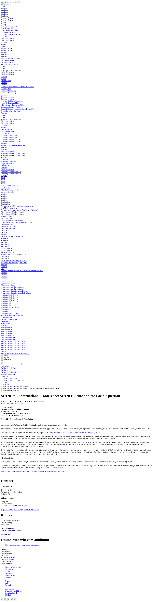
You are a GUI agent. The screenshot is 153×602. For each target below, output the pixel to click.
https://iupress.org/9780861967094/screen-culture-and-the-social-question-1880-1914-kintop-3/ (34, 471)
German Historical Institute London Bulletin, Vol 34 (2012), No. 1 (76, 433)
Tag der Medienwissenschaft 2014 (13, 348)
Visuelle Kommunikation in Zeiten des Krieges (17, 87)
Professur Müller (7, 48)
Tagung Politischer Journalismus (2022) (15, 354)
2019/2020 (5, 244)
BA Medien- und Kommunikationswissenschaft (17, 206)
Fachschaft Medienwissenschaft (12, 236)
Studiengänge (6, 202)
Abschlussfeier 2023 (8, 335)
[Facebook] (2, 600)
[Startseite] (11, 2)
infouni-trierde (12, 559)
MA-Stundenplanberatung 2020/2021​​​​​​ (14, 263)
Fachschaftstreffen (7, 252)
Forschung (4, 36)
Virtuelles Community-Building (12, 315)
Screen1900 (5, 384)
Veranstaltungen (6, 248)
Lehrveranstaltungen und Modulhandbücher (16, 222)
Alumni (3, 352)
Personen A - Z (6, 166)
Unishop (8, 577)
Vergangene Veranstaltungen (11, 71)
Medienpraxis (6, 303)
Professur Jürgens (7, 18)
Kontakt (4, 265)
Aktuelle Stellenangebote (10, 190)
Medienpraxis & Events (9, 295)
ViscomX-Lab (6, 89)
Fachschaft (5, 230)
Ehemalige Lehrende (8, 162)
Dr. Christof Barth (7, 60)
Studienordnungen (7, 224)
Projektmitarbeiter (7, 164)
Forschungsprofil (7, 281)
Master (3, 44)
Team (3, 178)
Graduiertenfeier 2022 (8, 337)
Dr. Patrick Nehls (7, 62)
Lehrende (4, 159)
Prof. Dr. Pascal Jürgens (9, 26)
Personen (4, 22)
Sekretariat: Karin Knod (9, 64)
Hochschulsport (10, 575)
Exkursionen (5, 321)
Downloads (5, 257)
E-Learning (5, 309)
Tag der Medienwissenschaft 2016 (13, 343)
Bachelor (4, 42)
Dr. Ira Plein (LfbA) (8, 192)
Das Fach (4, 10)
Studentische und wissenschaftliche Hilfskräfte (17, 109)
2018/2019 (5, 246)
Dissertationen (6, 81)
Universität (5, 366)
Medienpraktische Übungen (10, 307)
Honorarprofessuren (8, 131)
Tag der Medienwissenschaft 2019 (13, 341)
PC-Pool (4, 325)
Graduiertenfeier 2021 (8, 339)
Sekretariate (5, 133)
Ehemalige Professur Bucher (11, 139)
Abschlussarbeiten (7, 38)
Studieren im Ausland (8, 226)
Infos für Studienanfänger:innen (12, 220)
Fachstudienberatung (8, 228)
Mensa (7, 571)
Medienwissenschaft (8, 374)
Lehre (3, 46)
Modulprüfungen (7, 216)
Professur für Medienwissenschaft (13, 145)
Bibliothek (9, 569)
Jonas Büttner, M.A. (8, 28)
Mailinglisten (5, 323)
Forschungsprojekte (8, 283)
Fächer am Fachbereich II (10, 372)
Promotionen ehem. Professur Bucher (14, 291)
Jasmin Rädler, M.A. (8, 32)
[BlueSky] (5, 600)
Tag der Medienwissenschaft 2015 (13, 345)
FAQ (2, 269)
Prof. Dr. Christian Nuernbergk (12, 101)
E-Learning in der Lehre (9, 313)
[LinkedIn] (15, 600)
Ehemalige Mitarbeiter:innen (11, 111)
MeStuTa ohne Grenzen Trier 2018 (13, 255)
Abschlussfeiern (6, 331)
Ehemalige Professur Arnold (11, 172)
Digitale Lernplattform (9, 319)
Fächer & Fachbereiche (13, 567)
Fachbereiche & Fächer (9, 368)
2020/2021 (5, 242)
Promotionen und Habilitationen (12, 287)
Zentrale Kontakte (7, 561)
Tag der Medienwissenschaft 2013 (13, 350)
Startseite (4, 8)
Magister (4, 176)
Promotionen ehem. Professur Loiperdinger (16, 293)
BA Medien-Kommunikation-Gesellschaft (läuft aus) (19, 210)
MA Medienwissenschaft (9, 208)
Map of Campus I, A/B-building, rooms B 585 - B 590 (20, 510)
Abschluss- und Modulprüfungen (12, 212)
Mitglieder (4, 238)
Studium (4, 194)
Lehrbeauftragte (6, 188)
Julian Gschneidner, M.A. (10, 30)
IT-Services (9, 573)
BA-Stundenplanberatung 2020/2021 (14, 261)
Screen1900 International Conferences (14, 386)
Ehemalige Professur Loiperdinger (13, 153)
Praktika (4, 267)
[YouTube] (9, 600)
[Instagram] (12, 600)
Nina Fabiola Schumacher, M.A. (12, 105)
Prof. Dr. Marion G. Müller (10, 58)
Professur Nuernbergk (8, 91)
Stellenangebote (6, 129)
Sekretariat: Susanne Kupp (10, 34)
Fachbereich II (6, 370)
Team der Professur (8, 97)
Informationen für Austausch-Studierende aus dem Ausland (22, 271)
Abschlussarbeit (6, 218)
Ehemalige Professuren (9, 135)
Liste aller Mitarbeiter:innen (10, 186)
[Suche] (2, 362)
